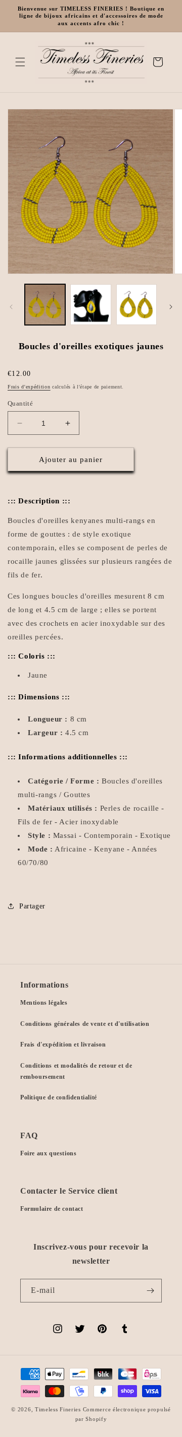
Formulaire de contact (51, 1208)
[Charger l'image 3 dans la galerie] (136, 304)
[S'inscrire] (150, 1290)
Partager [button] (32, 906)
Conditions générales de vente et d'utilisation (85, 1023)
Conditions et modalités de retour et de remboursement (76, 1071)
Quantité (20, 403)
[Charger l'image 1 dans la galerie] (45, 304)
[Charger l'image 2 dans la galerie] (90, 304)
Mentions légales (44, 1002)
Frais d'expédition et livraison (63, 1044)
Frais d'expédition (29, 386)
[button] (20, 62)
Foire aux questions (48, 1153)
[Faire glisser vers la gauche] (11, 307)
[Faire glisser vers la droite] (171, 307)
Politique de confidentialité (58, 1097)
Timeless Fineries (58, 1409)
